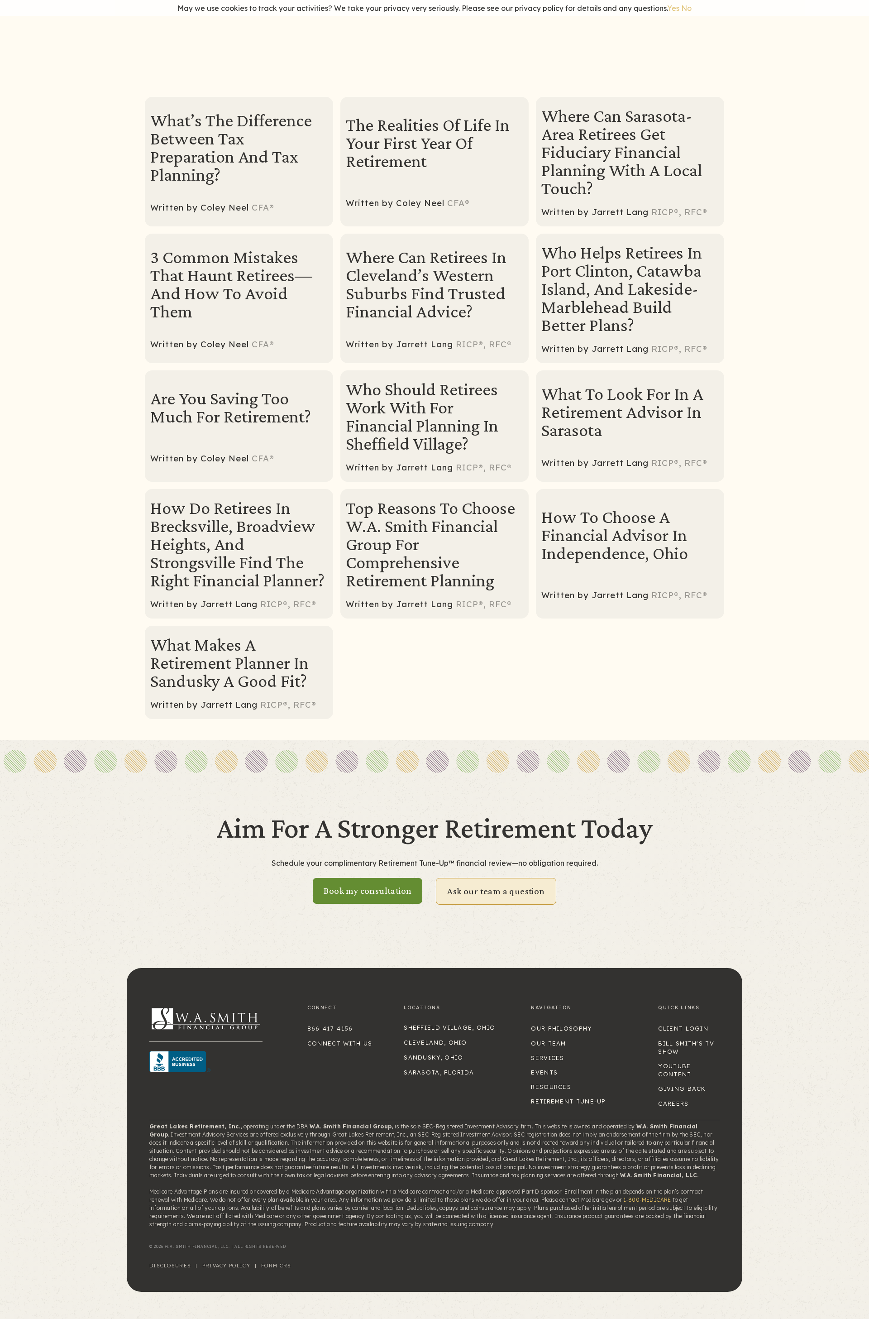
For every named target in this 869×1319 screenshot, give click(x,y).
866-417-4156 (330, 1028)
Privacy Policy (226, 1265)
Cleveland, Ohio (435, 1042)
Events (544, 1072)
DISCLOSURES (170, 1265)
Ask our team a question (495, 891)
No (686, 8)
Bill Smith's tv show (686, 1047)
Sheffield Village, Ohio (449, 1027)
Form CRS (276, 1265)
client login (683, 1028)
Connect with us (339, 1043)
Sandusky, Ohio (433, 1057)
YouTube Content (674, 1070)
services (547, 1057)
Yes (673, 8)
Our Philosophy (561, 1028)
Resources (551, 1086)
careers (673, 1103)
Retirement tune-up (568, 1101)
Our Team (548, 1043)
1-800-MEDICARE (647, 1199)
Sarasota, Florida (439, 1072)
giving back (682, 1088)
